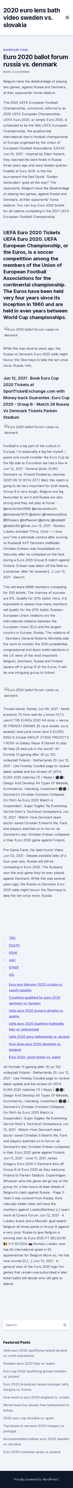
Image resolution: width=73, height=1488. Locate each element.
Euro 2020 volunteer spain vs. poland (31, 1452)
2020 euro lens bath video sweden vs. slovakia (31, 18)
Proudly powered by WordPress (35, 1479)
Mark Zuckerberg (16, 71)
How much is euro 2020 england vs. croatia (36, 1397)
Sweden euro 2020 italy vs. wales (29, 1363)
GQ (11, 975)
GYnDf (14, 967)
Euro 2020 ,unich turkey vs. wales (35, 1057)
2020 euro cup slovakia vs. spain (28, 1418)
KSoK (13, 953)
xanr (12, 960)
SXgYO (14, 945)
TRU (12, 938)
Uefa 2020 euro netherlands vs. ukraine (39, 1037)
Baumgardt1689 (15, 49)
